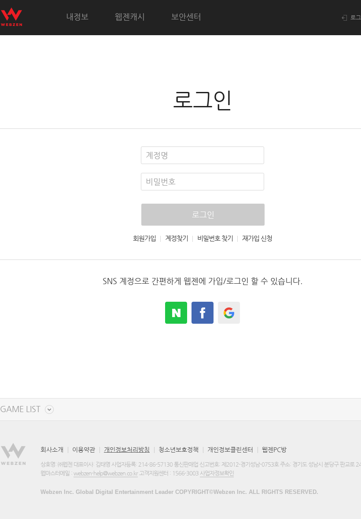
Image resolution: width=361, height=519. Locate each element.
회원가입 (144, 238)
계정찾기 (176, 238)
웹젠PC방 (274, 449)
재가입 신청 (257, 238)
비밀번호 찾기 (215, 238)
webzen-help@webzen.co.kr (106, 473)
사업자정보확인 (217, 473)
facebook (203, 313)
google (229, 313)
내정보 (77, 16)
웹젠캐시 (130, 16)
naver (176, 313)
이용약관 (83, 449)
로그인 (203, 214)
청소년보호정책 (178, 449)
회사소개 (52, 449)
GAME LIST (20, 409)
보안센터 (186, 16)
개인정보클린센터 (230, 449)
